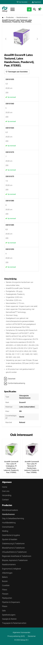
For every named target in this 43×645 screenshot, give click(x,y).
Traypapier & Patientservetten (14, 623)
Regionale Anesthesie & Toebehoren (16, 556)
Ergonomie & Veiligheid (11, 569)
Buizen (5, 581)
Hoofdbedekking (9, 522)
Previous (5, 38)
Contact (5, 499)
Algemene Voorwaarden (21, 632)
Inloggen (29, 9)
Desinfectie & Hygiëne (11, 535)
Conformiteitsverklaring (16, 383)
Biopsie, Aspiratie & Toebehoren (15, 560)
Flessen (5, 594)
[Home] (4, 9)
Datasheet (11, 379)
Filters (4, 590)
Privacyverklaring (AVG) (16, 636)
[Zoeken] (34, 9)
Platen (4, 606)
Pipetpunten (7, 598)
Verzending (6, 495)
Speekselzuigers (8, 615)
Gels (4, 610)
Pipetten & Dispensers (11, 602)
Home (2, 17)
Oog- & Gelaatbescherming (13, 518)
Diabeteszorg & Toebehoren (13, 543)
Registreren (37, 2)
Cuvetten (5, 585)
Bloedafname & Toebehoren (13, 548)
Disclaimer (32, 636)
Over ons (5, 491)
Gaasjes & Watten (9, 619)
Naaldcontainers (9, 564)
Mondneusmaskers (10, 510)
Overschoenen (8, 527)
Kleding (5, 531)
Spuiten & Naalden (9, 539)
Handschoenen (22, 17)
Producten (10, 17)
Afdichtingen (7, 573)
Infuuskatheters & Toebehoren (14, 552)
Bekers (5, 577)
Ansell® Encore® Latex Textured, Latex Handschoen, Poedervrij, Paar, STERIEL (17, 21)
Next (37, 38)
